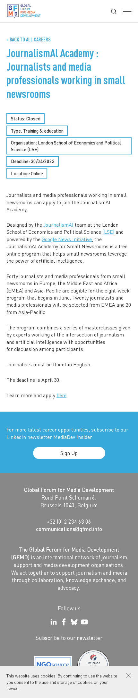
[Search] (113, 11)
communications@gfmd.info (69, 528)
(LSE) (108, 231)
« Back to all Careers (28, 39)
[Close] (129, 675)
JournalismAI (58, 224)
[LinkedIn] (53, 621)
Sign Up (69, 452)
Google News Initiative (67, 239)
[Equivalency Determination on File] (53, 666)
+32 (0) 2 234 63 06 (69, 521)
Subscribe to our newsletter (69, 637)
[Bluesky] (74, 621)
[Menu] (127, 11)
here (61, 395)
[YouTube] (84, 621)
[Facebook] (63, 621)
